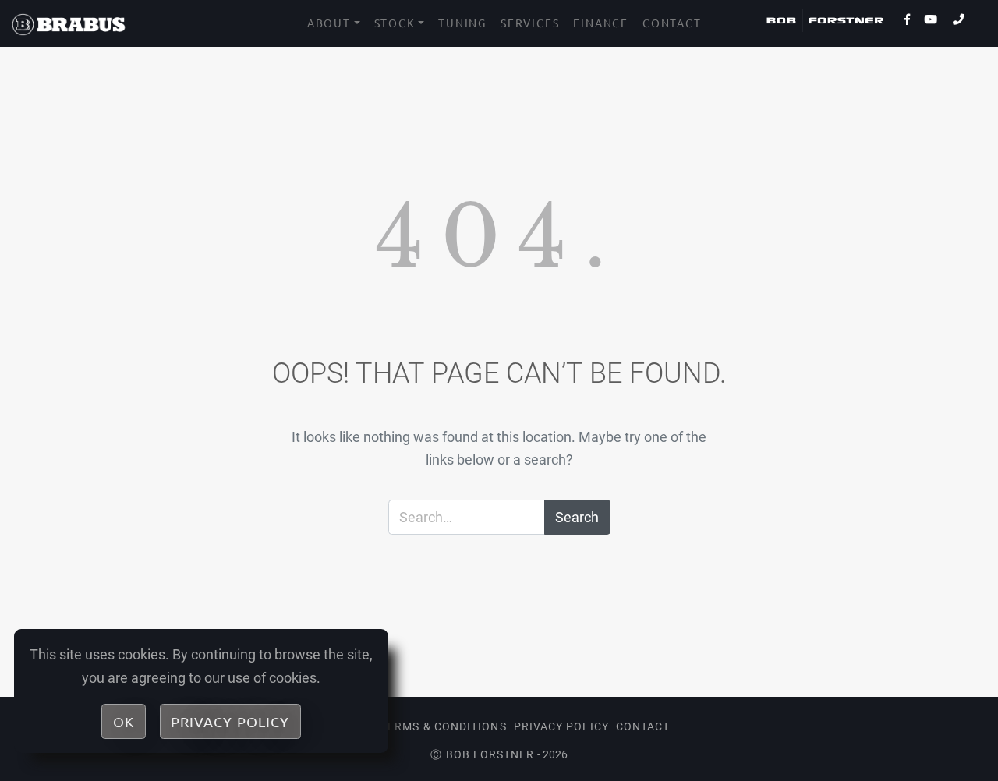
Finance (600, 23)
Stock (395, 23)
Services (530, 23)
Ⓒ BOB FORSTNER (482, 754)
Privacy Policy (561, 726)
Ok (123, 721)
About (329, 23)
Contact (672, 23)
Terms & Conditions (443, 726)
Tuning (462, 23)
